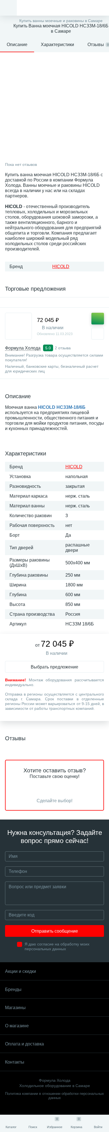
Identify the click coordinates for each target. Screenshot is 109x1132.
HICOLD (60, 266)
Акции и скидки (20, 971)
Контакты (14, 1062)
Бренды (13, 989)
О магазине (17, 1025)
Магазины (15, 1007)
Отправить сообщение (54, 931)
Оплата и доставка (24, 1044)
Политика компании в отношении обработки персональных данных (54, 1096)
